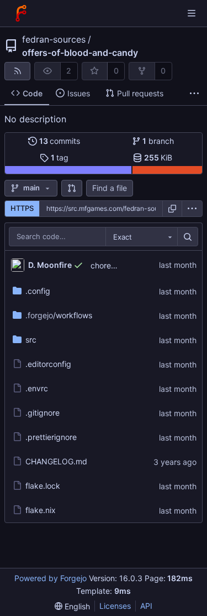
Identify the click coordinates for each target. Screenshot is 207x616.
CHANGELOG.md (56, 461)
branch (158, 141)
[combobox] (141, 237)
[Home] (21, 13)
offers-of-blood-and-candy (80, 52)
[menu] (192, 208)
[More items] (194, 93)
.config (37, 291)
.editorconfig (48, 364)
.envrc (36, 388)
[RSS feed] (17, 71)
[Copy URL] (172, 208)
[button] (71, 188)
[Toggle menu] (191, 13)
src (30, 339)
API (146, 605)
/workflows (58, 315)
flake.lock (42, 485)
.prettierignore (51, 437)
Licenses (115, 605)
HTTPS (22, 208)
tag (60, 157)
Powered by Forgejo (50, 578)
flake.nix (40, 510)
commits (60, 141)
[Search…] (187, 237)
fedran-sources (54, 39)
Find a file (109, 188)
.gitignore (42, 412)
